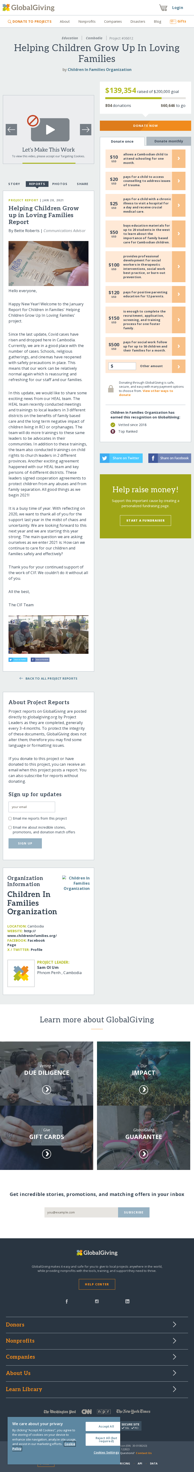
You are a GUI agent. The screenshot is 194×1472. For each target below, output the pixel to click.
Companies (113, 21)
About (65, 21)
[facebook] (67, 1301)
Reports (37, 184)
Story (14, 184)
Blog (157, 21)
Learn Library (24, 1390)
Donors (15, 1325)
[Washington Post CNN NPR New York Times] (97, 1412)
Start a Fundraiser (145, 520)
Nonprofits (87, 21)
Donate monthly (168, 141)
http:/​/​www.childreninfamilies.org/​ (32, 933)
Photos (60, 184)
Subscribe (134, 1212)
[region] (64, 1440)
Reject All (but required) (106, 1439)
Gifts (181, 21)
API (140, 1463)
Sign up (25, 843)
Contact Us (144, 1453)
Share (82, 184)
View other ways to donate (146, 393)
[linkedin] (127, 1301)
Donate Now (145, 125)
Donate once (122, 141)
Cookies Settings (106, 1452)
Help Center (97, 1284)
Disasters (137, 21)
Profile (37, 949)
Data (154, 1463)
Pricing (124, 1463)
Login (177, 7)
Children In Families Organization (100, 69)
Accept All (106, 1426)
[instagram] (97, 1301)
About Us (18, 1374)
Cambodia (94, 38)
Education (70, 38)
